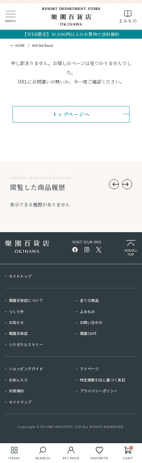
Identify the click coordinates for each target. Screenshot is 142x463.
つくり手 (16, 311)
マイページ (89, 368)
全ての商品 (89, 300)
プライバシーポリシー (99, 390)
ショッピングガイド (26, 368)
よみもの (87, 311)
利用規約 (16, 390)
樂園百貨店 (18, 333)
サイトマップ (20, 402)
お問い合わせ (91, 322)
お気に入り (18, 379)
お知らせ (16, 322)
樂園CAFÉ (88, 333)
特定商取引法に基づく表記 (102, 379)
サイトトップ (20, 276)
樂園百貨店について (26, 300)
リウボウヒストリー (26, 344)
